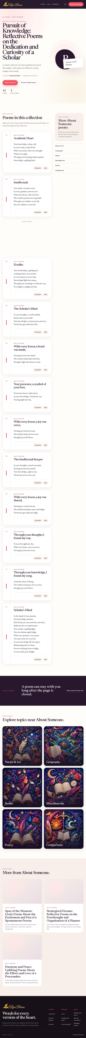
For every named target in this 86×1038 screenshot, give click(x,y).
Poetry (57, 165)
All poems (6, 17)
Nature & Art (59, 146)
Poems (43, 4)
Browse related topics (28, 82)
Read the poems (10, 82)
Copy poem (38, 168)
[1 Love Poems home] (13, 4)
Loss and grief (65, 1024)
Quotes (51, 1024)
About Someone (17, 17)
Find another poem (78, 1034)
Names (57, 155)
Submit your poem (76, 4)
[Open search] (65, 4)
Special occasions (77, 1019)
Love (48, 4)
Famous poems (51, 1019)
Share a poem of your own (75, 690)
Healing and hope (65, 1019)
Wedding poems (76, 1024)
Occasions (55, 4)
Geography (59, 151)
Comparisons (59, 170)
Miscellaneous (60, 160)
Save (45, 168)
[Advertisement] (27, 238)
